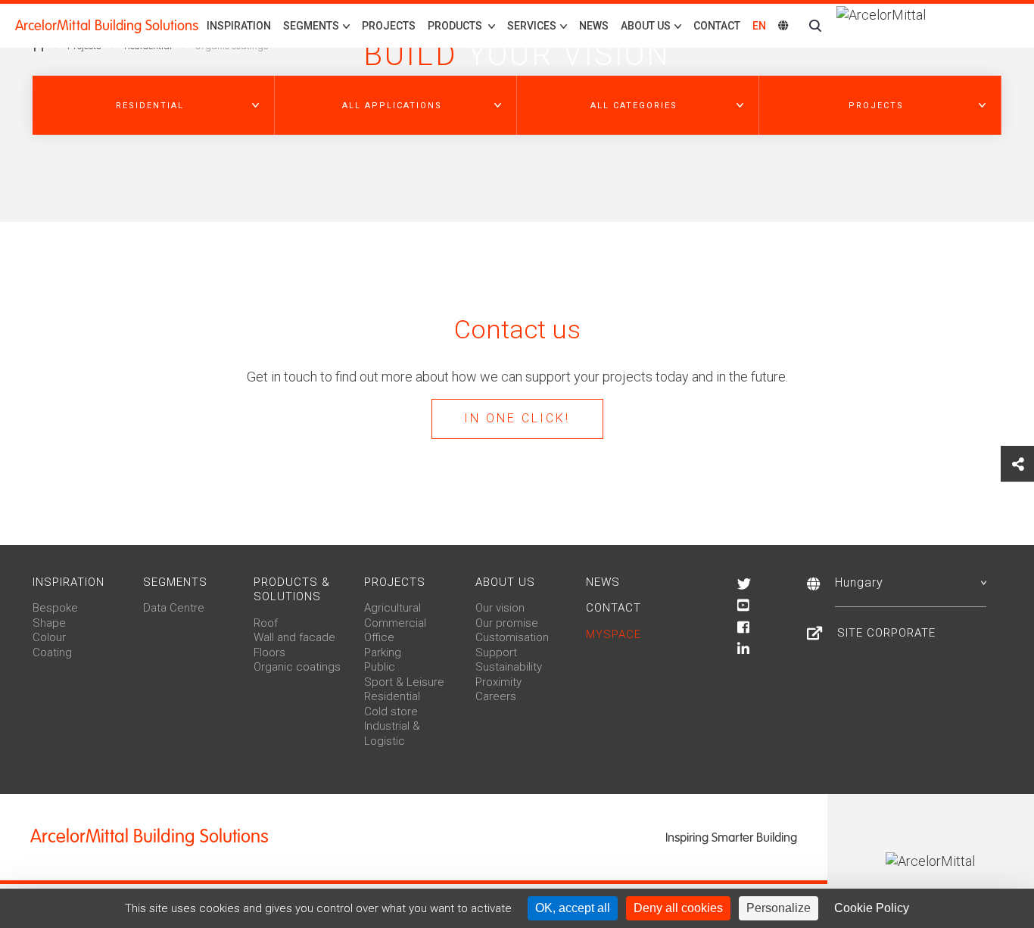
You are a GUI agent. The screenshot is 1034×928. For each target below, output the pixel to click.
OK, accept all (572, 908)
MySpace (613, 634)
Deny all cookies (678, 908)
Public (379, 667)
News (594, 26)
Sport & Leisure (404, 682)
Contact (716, 26)
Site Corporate (886, 633)
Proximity (498, 682)
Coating (52, 652)
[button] (154, 105)
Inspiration (239, 26)
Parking (382, 652)
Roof (266, 623)
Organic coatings (297, 667)
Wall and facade (294, 637)
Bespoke (55, 608)
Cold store (391, 711)
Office (379, 637)
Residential (392, 696)
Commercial (395, 623)
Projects (389, 26)
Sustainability (508, 667)
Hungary (859, 582)
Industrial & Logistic (392, 733)
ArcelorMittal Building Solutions (106, 25)
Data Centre (173, 608)
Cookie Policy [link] (871, 908)
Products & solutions (292, 589)
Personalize (778, 908)
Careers (495, 696)
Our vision (500, 608)
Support (496, 652)
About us (505, 582)
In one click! (517, 418)
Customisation (512, 637)
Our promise (506, 623)
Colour (49, 637)
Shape (49, 623)
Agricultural (392, 608)
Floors (269, 652)
